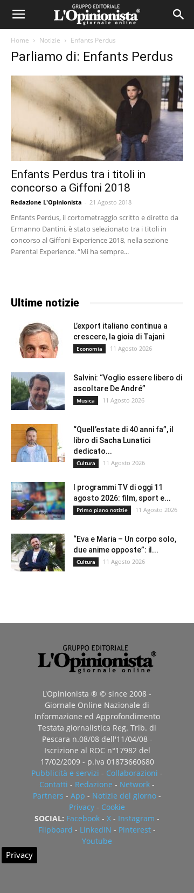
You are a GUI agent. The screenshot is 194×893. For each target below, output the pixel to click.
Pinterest (135, 829)
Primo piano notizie (102, 510)
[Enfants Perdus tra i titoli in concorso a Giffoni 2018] (97, 118)
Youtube (97, 841)
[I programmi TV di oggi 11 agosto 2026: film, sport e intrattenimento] (38, 501)
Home (20, 40)
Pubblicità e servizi (65, 773)
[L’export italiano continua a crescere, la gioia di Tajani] (38, 339)
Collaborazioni (132, 773)
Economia (89, 348)
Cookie (113, 807)
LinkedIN (96, 829)
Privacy (81, 807)
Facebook (83, 818)
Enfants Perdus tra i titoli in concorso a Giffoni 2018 (78, 181)
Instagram (136, 818)
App (78, 795)
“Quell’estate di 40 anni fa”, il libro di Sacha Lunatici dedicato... (123, 440)
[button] (179, 14)
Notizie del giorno (124, 795)
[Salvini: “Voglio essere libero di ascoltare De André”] (38, 391)
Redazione (94, 784)
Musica (86, 400)
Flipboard (55, 829)
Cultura (86, 463)
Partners (48, 795)
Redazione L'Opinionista (46, 202)
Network (135, 784)
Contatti (53, 784)
